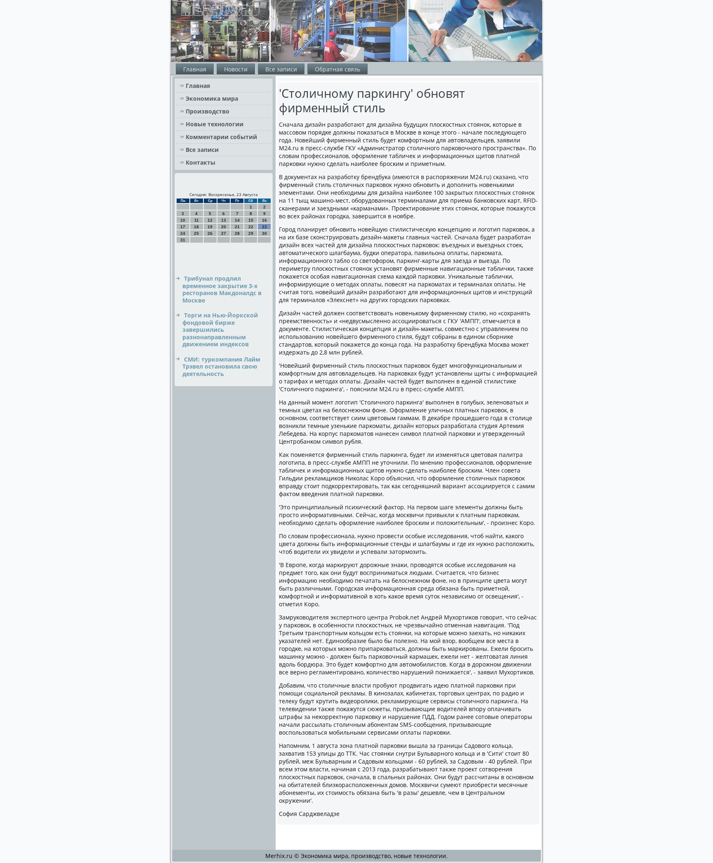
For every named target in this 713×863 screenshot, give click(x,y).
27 (223, 233)
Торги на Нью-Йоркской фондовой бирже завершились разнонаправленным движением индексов (220, 329)
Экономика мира (212, 98)
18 (196, 227)
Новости (236, 69)
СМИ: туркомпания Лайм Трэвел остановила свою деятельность (221, 366)
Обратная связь (337, 69)
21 (237, 227)
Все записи (281, 69)
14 (237, 220)
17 (182, 227)
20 (223, 227)
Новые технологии (214, 124)
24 (182, 233)
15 (250, 220)
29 (250, 233)
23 (264, 227)
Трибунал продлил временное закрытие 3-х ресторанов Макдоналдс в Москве (222, 289)
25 (196, 233)
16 (264, 220)
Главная (194, 69)
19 (210, 227)
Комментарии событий (221, 137)
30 (264, 233)
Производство (207, 111)
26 (210, 233)
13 (223, 220)
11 (196, 220)
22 (250, 227)
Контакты (200, 162)
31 (182, 240)
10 (182, 220)
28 (237, 233)
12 (210, 220)
